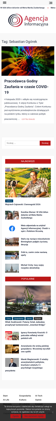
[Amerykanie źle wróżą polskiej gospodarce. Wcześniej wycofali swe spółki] (12, 349)
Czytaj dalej (28, 119)
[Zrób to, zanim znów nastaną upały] (12, 255)
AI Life (6, 400)
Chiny (9, 318)
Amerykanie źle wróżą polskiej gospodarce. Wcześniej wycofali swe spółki (35, 348)
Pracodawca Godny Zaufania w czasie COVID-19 (26, 86)
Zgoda (16, 416)
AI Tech (38, 396)
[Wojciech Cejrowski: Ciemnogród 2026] (28, 182)
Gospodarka (18, 318)
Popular (38, 318)
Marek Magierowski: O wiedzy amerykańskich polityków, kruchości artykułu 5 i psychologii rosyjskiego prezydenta (26, 365)
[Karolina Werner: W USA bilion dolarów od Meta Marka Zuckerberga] (12, 215)
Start (5, 396)
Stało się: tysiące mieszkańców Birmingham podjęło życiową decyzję (35, 241)
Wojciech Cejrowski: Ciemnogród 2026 (23, 204)
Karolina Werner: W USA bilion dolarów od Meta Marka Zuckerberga (34, 215)
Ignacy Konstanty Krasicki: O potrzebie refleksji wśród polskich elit (34, 335)
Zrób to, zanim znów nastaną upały (34, 254)
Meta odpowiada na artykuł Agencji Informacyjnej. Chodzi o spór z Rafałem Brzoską (35, 228)
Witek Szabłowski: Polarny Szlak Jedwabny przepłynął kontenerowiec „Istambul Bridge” (25, 323)
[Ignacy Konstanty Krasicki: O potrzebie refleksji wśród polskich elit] (12, 335)
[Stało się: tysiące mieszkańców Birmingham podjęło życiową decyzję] (12, 242)
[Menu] (4, 2)
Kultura (9, 201)
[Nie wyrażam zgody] (52, 412)
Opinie (29, 318)
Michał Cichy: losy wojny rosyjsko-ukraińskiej (32, 266)
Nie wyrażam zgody (33, 416)
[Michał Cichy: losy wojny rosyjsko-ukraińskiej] (12, 268)
